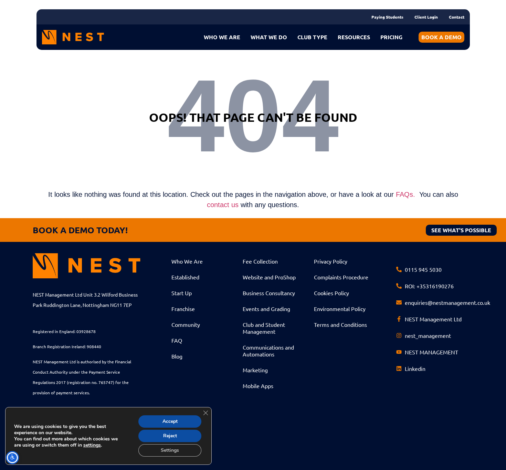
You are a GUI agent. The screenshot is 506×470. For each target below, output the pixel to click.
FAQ (176, 340)
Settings (170, 450)
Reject (170, 435)
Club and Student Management (264, 328)
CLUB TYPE (312, 37)
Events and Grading (266, 308)
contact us (223, 205)
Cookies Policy (331, 292)
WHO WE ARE (222, 37)
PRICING (391, 37)
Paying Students (387, 17)
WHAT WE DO (269, 37)
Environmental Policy (340, 308)
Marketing (255, 369)
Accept (170, 421)
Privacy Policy (330, 261)
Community (185, 324)
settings (92, 445)
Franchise (183, 308)
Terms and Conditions (340, 324)
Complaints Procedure (341, 277)
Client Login (426, 17)
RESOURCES (354, 37)
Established (185, 277)
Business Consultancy (269, 292)
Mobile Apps (258, 385)
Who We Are (187, 261)
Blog (176, 356)
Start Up (181, 292)
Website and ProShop (269, 277)
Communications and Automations (268, 350)
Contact (456, 17)
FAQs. (405, 194)
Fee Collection (260, 261)
